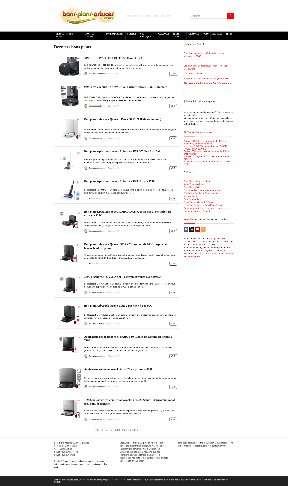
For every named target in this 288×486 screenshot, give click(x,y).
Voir (173, 74)
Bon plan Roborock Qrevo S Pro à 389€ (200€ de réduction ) (122, 119)
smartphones (135, 446)
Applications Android (63, 449)
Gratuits (193, 34)
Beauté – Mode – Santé (65, 35)
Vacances (163, 34)
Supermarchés (115, 34)
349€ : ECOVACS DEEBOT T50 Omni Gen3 (113, 58)
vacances (142, 455)
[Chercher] (230, 16)
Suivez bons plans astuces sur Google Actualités (207, 78)
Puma (195, 241)
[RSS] (203, 229)
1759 (117, 430)
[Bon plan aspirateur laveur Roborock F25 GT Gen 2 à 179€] (69, 151)
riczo (90, 198)
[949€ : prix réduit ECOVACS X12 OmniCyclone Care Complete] (69, 86)
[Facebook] (186, 229)
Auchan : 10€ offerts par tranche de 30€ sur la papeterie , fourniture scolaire (206, 142)
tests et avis (141, 458)
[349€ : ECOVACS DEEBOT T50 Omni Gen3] (69, 57)
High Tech (176, 35)
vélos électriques (158, 443)
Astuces (217, 34)
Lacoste (187, 241)
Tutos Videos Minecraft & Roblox (199, 202)
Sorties (131, 34)
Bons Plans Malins (192, 187)
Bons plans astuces (96, 74)
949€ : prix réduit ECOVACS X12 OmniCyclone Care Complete (126, 86)
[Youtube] (197, 229)
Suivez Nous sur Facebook (66, 452)
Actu (206, 34)
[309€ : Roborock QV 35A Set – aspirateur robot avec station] (69, 276)
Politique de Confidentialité (65, 446)
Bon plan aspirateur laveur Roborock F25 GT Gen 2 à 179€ (122, 151)
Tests (229, 34)
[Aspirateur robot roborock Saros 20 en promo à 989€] (69, 368)
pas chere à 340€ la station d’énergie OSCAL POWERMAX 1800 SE (205, 147)
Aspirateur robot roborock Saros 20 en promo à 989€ (118, 369)
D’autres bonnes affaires (199, 132)
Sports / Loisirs (89, 35)
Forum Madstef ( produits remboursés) (202, 190)
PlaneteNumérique (192, 199)
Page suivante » (130, 430)
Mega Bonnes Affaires (194, 184)
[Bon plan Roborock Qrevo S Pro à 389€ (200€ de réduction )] (69, 118)
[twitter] (191, 229)
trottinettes (124, 446)
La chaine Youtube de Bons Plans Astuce (203, 205)
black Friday (204, 244)
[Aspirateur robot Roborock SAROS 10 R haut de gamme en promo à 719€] (69, 336)
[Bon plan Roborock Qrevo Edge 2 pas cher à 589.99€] (69, 305)
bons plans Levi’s (217, 238)
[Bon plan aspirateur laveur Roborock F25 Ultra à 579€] (69, 180)
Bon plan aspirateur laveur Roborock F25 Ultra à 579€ (119, 181)
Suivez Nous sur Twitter (64, 455)
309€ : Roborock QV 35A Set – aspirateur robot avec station (122, 276)
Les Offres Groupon (193, 73)
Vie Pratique (145, 35)
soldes (226, 241)
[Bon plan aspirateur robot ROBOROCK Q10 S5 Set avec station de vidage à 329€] (69, 211)
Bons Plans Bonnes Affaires (197, 181)
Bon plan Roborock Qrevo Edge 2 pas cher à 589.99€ (118, 305)
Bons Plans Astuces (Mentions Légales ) (72, 443)
